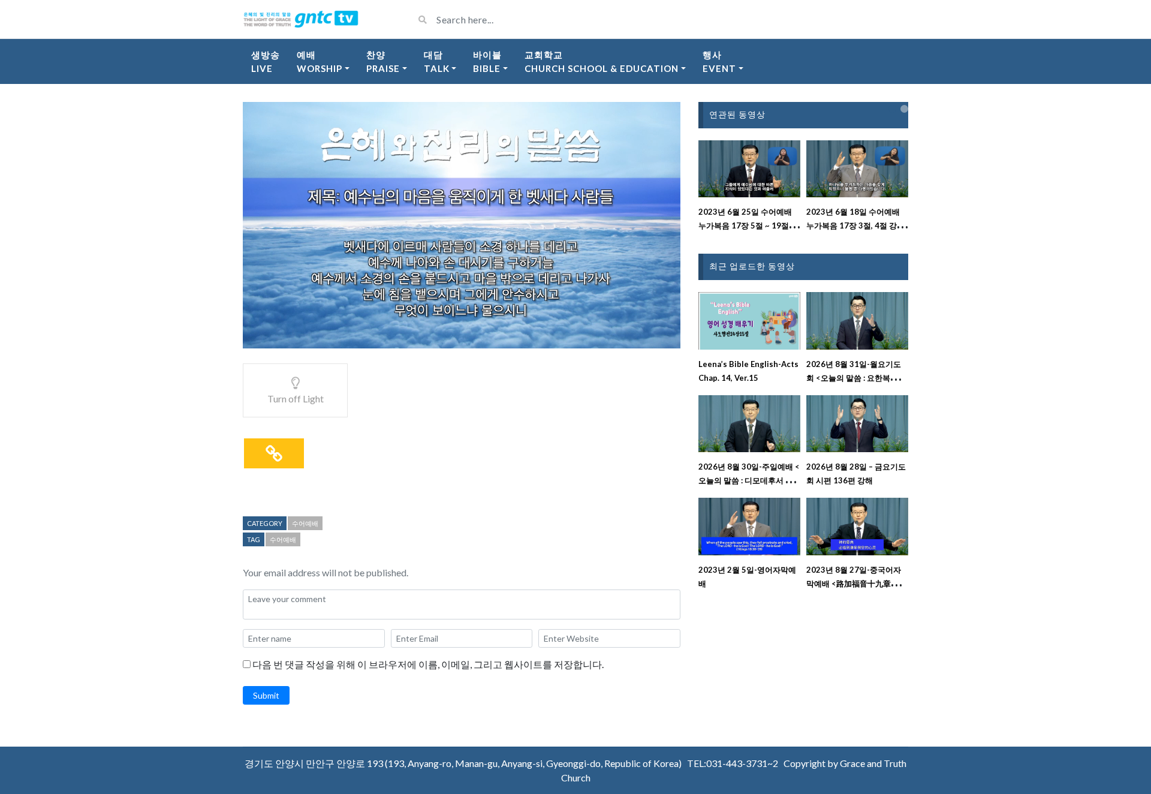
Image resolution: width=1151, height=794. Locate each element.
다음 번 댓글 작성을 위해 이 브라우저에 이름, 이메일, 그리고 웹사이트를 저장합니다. (428, 664)
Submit (266, 695)
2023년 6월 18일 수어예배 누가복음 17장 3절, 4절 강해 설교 (855, 225)
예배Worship (319, 61)
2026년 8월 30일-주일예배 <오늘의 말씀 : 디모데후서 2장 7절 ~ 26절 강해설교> (749, 480)
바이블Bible (487, 61)
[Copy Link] (274, 453)
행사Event (719, 61)
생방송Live (265, 61)
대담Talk (437, 61)
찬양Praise (383, 61)
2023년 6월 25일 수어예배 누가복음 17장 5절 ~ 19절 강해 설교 (748, 225)
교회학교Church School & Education (602, 61)
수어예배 (305, 523)
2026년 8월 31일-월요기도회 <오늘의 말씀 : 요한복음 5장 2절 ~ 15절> (855, 377)
